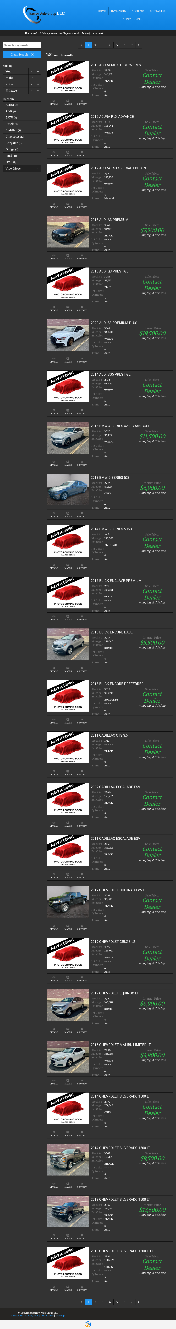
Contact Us (17, 1315)
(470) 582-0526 (94, 33)
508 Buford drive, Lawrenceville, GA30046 (53, 33)
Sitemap (60, 1315)
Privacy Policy (32, 1315)
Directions (48, 1315)
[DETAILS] (54, 98)
